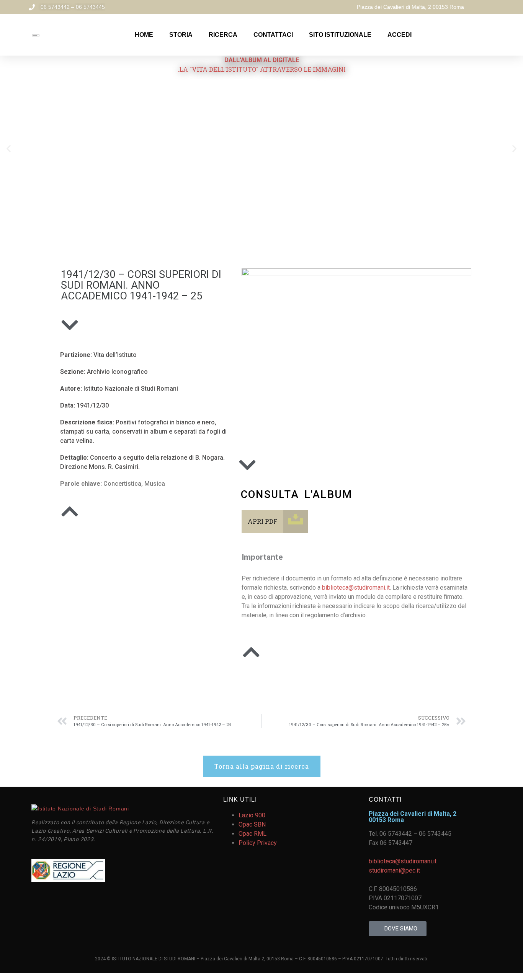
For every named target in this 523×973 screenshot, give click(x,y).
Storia (181, 34)
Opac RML (252, 833)
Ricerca (223, 34)
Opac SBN (252, 824)
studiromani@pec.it (394, 870)
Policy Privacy (258, 842)
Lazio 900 (252, 815)
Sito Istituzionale (340, 34)
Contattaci (273, 34)
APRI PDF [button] (262, 521)
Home (144, 34)
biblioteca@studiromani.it (356, 587)
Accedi (399, 34)
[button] (8, 148)
